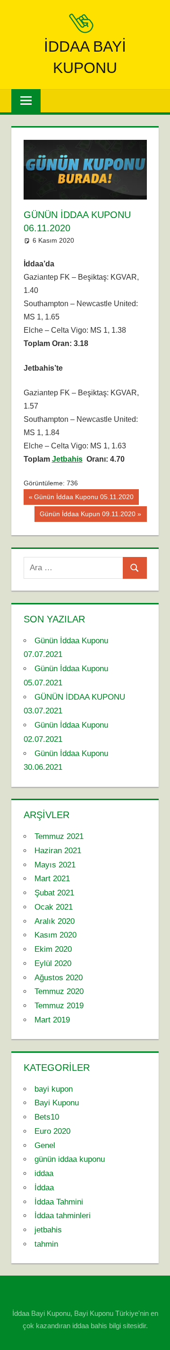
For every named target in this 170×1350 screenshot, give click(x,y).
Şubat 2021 (54, 892)
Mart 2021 (52, 878)
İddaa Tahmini (58, 1201)
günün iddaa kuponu (69, 1159)
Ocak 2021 (53, 907)
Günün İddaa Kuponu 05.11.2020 (84, 499)
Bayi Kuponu (56, 1102)
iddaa (43, 1173)
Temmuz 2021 (59, 836)
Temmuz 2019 (59, 1005)
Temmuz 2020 (59, 991)
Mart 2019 (52, 1019)
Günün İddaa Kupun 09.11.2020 (87, 516)
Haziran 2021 (57, 850)
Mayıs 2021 (55, 864)
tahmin (46, 1244)
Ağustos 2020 (58, 977)
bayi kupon (53, 1089)
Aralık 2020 (54, 921)
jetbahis (48, 1229)
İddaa (44, 1187)
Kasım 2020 (55, 935)
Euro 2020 (52, 1131)
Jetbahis (67, 459)
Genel (44, 1145)
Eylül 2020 (52, 963)
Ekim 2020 (53, 949)
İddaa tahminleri (62, 1215)
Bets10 (46, 1117)
